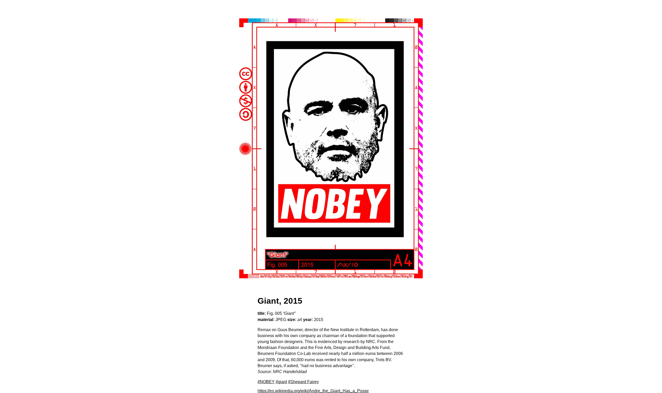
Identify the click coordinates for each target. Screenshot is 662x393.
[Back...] (331, 148)
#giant (281, 382)
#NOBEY (266, 382)
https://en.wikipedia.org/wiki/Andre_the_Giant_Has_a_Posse (313, 391)
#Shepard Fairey (303, 382)
